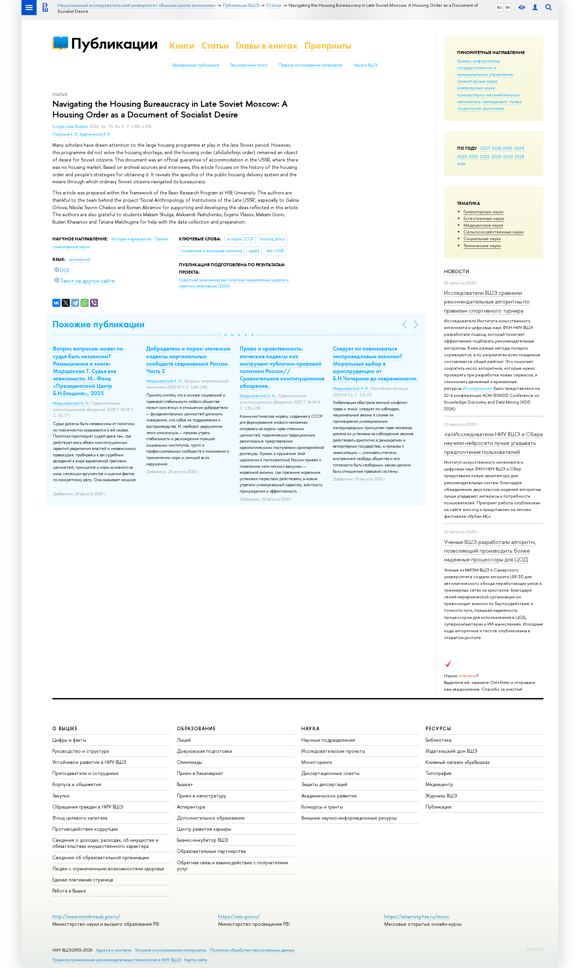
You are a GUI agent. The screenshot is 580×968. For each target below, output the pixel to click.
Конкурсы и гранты (322, 806)
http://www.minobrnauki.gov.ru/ (86, 916)
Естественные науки (484, 218)
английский (79, 259)
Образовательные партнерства (211, 851)
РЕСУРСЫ (438, 728)
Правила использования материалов (310, 65)
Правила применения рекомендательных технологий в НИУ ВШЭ (116, 960)
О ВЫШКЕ (65, 728)
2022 (473, 156)
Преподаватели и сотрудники (85, 773)
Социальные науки (482, 238)
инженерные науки (476, 88)
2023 (462, 156)
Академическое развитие (329, 795)
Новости (456, 271)
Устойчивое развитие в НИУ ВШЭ (89, 762)
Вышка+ (185, 784)
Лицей (184, 740)
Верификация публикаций (196, 65)
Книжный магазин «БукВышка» (458, 762)
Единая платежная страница (82, 879)
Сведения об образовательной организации (100, 857)
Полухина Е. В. (65, 134)
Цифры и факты (69, 740)
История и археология (131, 239)
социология (469, 108)
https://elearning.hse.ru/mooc (416, 916)
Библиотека (438, 740)
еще (461, 163)
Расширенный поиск (249, 65)
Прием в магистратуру (201, 795)
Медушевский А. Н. (71, 403)
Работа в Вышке (69, 890)
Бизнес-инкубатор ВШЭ (202, 840)
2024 (519, 148)
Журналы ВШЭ (441, 795)
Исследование (477, 388)
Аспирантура (191, 806)
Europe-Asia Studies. (71, 126)
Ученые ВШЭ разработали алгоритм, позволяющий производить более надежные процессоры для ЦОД (490, 550)
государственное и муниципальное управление (485, 70)
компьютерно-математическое (488, 95)
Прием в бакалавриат (200, 773)
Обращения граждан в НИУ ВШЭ (87, 806)
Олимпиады (189, 762)
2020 (496, 156)
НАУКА (310, 728)
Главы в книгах (267, 45)
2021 (485, 156)
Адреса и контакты (114, 950)
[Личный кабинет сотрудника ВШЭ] (535, 7)
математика (469, 101)
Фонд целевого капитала (79, 818)
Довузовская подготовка (204, 751)
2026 (496, 148)
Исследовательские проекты (333, 751)
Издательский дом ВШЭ (451, 751)
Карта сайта (195, 960)
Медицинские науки (483, 225)
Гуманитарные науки (483, 212)
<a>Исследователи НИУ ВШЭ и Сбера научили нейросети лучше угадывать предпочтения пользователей (493, 443)
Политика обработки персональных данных (252, 950)
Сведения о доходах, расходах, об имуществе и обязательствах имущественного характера (105, 843)
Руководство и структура (80, 751)
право (516, 101)
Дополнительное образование (211, 818)
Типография (438, 773)
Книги (182, 45)
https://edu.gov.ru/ (239, 916)
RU (499, 7)
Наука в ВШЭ (365, 65)
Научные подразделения (328, 740)
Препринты (327, 45)
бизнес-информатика (478, 61)
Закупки (60, 795)
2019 (508, 156)
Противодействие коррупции (85, 829)
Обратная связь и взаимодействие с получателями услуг (232, 865)
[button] (218, 335)
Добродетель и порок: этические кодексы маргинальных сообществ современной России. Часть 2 (188, 359)
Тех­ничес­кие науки (482, 245)
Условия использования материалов (170, 950)
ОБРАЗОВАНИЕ (196, 728)
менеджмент (495, 101)
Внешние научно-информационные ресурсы (349, 818)
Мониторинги (316, 762)
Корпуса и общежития (76, 784)
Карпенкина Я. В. (95, 134)
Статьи (215, 45)
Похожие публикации (98, 324)
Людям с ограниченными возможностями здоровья (108, 868)
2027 (485, 148)
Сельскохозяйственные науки (494, 232)
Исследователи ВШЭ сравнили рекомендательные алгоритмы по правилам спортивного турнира (487, 301)
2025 (508, 148)
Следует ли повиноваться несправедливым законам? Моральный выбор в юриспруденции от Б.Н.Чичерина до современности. (375, 363)
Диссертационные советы (330, 773)
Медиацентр (439, 784)
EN (507, 7)
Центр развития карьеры (204, 829)
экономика (493, 108)
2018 (519, 156)
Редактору (534, 948)
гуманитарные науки (477, 81)
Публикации (114, 43)
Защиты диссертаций (324, 784)
